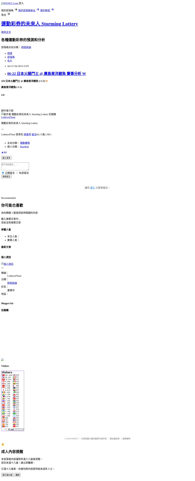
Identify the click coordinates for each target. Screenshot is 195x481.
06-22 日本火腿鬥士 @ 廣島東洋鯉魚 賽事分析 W (46, 74)
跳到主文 (6, 32)
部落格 (11, 57)
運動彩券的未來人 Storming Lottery (39, 23)
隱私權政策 (115, 438)
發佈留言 (6, 176)
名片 (9, 60)
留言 (34, 134)
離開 (18, 475)
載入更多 (6, 158)
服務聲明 (126, 438)
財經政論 (26, 47)
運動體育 (25, 143)
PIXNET (74, 438)
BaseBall (24, 146)
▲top (4, 152)
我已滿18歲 (7, 475)
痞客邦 (27, 134)
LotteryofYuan (8, 117)
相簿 (9, 53)
